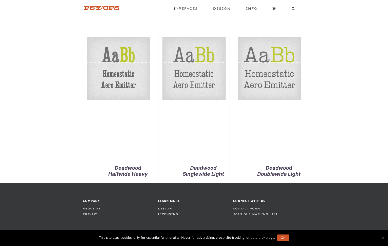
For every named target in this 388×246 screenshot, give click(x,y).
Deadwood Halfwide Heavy (128, 171)
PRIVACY (90, 214)
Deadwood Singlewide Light (203, 171)
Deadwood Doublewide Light (279, 171)
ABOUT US (91, 208)
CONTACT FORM (246, 208)
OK (283, 237)
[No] (383, 238)
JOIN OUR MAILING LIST (255, 214)
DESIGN (165, 208)
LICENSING (168, 214)
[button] (293, 8)
